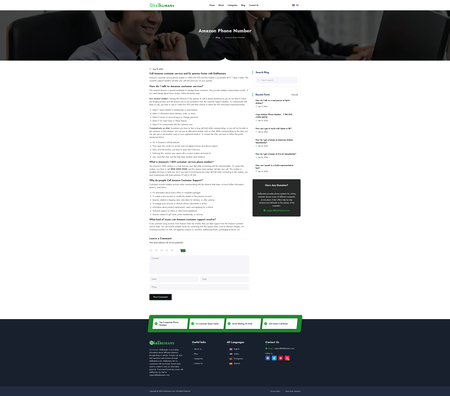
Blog (243, 5)
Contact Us (254, 5)
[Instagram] (287, 358)
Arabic (236, 354)
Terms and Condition (293, 391)
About (221, 5)
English (237, 349)
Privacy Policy (275, 391)
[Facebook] (267, 358)
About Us (198, 349)
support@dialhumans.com (278, 210)
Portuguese (238, 358)
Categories (232, 5)
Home (212, 5)
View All (294, 94)
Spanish (237, 363)
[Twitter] (274, 358)
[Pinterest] (280, 358)
